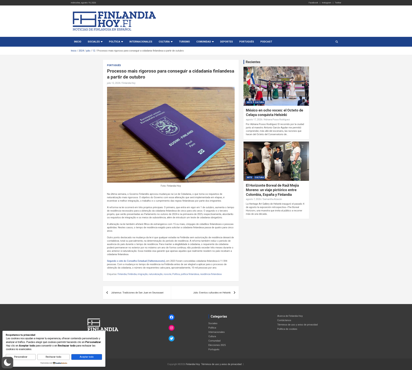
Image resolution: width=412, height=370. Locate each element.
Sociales (94, 41)
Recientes (253, 62)
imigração (143, 274)
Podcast (266, 41)
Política (114, 41)
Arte (249, 102)
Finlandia (122, 274)
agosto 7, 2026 (253, 199)
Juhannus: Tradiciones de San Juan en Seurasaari (137, 292)
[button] (7, 362)
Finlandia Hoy (129, 83)
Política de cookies (287, 329)
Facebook (313, 2)
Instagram (326, 2)
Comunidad (203, 41)
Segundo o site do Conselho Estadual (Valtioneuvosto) (136, 260)
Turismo (184, 41)
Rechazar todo (53, 356)
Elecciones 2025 (217, 345)
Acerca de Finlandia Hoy (290, 315)
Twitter (338, 2)
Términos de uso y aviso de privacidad (297, 324)
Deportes (226, 41)
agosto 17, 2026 (254, 119)
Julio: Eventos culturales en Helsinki (212, 292)
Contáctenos (284, 320)
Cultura (164, 41)
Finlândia (132, 274)
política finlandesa (190, 274)
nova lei (167, 274)
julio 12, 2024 (113, 83)
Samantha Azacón (272, 199)
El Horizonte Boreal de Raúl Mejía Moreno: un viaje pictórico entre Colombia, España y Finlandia (272, 190)
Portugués (246, 41)
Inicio (77, 41)
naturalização (156, 274)
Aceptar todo (87, 356)
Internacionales (140, 41)
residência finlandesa (211, 274)
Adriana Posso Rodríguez (277, 119)
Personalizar (20, 356)
